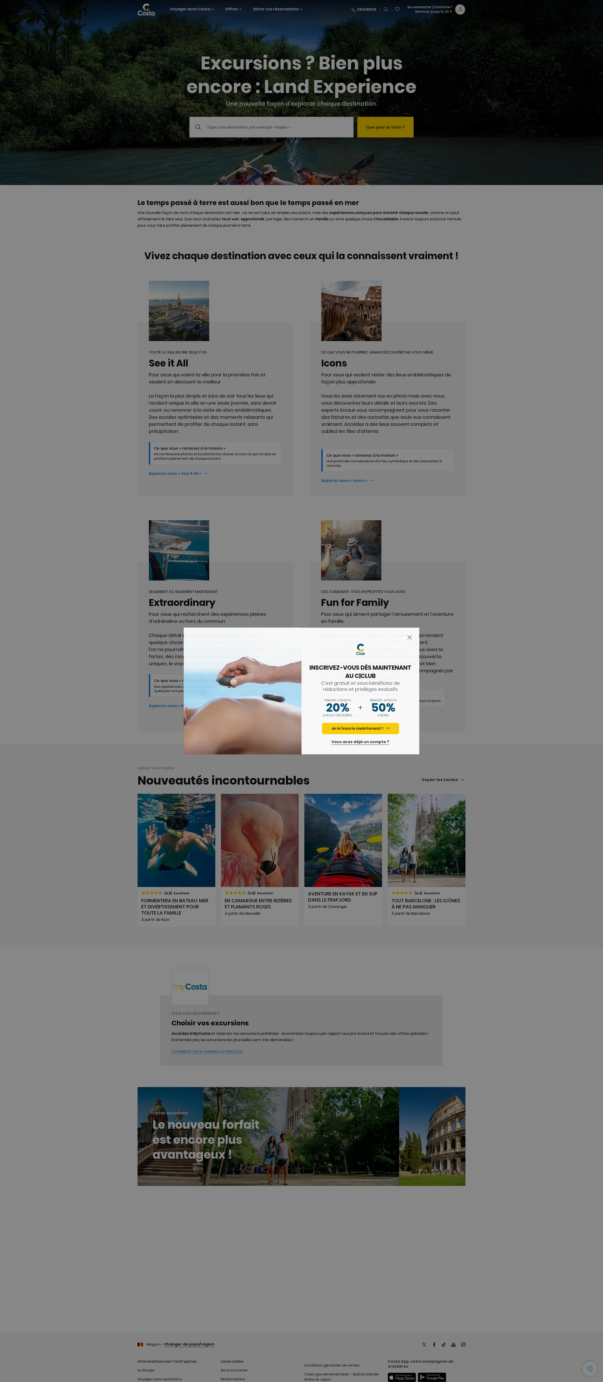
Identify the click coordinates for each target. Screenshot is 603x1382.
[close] (409, 637)
